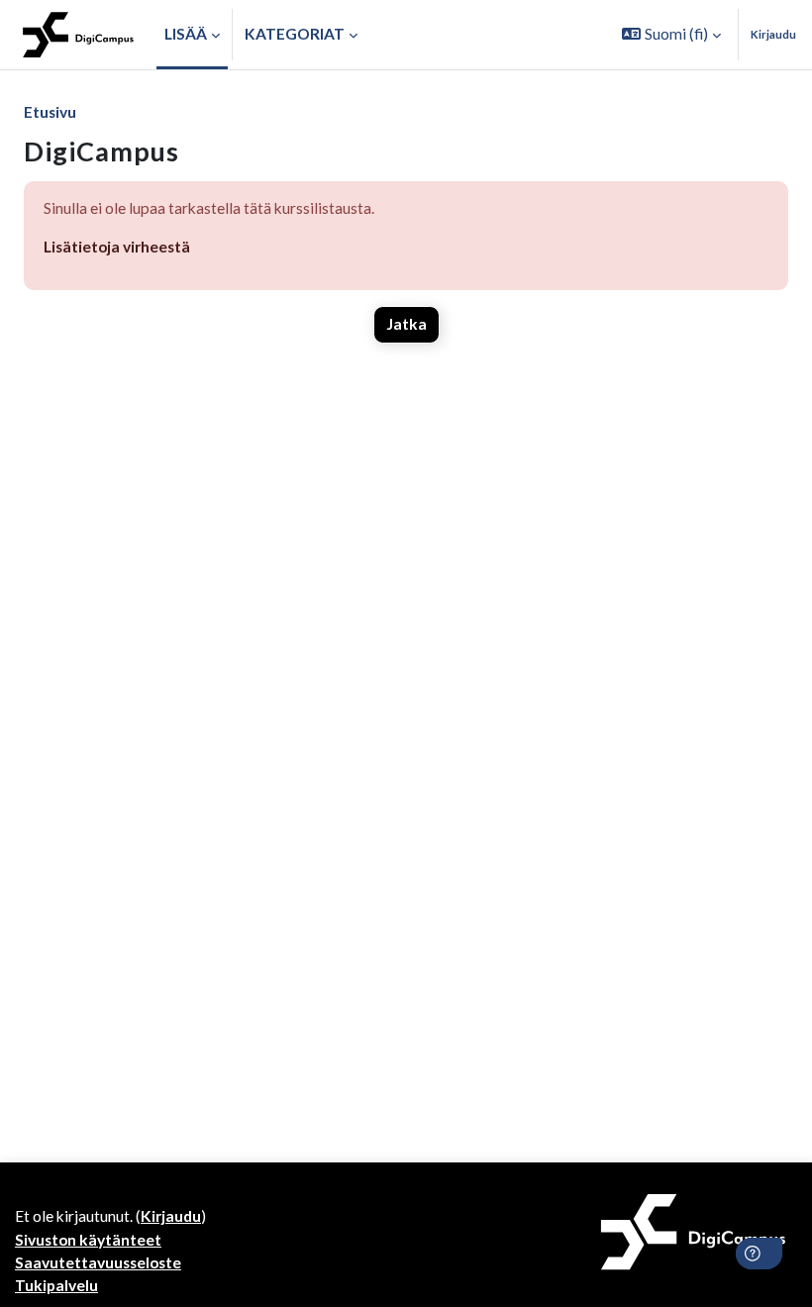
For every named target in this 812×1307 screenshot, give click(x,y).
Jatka (406, 324)
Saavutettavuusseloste (98, 1262)
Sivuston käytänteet (88, 1240)
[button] (671, 34)
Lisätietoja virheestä (117, 246)
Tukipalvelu (56, 1285)
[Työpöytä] (78, 34)
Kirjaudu (773, 34)
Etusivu (50, 112)
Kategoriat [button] (295, 34)
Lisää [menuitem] (185, 34)
